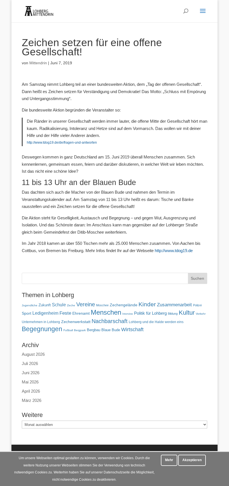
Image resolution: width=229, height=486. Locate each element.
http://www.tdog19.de (174, 250)
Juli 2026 (30, 363)
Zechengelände (123, 305)
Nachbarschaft (110, 321)
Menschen (106, 312)
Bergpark (80, 330)
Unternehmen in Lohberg (41, 322)
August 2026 (33, 354)
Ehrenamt (81, 313)
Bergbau (93, 330)
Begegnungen (42, 329)
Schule (59, 304)
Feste (65, 313)
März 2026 (31, 400)
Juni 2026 (30, 372)
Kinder (147, 304)
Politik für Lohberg (150, 313)
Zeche (71, 305)
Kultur (187, 312)
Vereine (85, 304)
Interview (127, 313)
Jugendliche (29, 305)
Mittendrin (38, 63)
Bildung (173, 313)
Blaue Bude (110, 330)
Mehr (169, 460)
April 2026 (31, 391)
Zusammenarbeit (174, 304)
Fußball (68, 330)
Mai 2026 (30, 382)
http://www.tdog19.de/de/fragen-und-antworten (62, 142)
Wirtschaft (132, 329)
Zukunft (45, 305)
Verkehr (201, 313)
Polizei (197, 305)
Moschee (102, 305)
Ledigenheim (45, 313)
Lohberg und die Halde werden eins (156, 322)
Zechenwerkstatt (75, 321)
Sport (26, 313)
